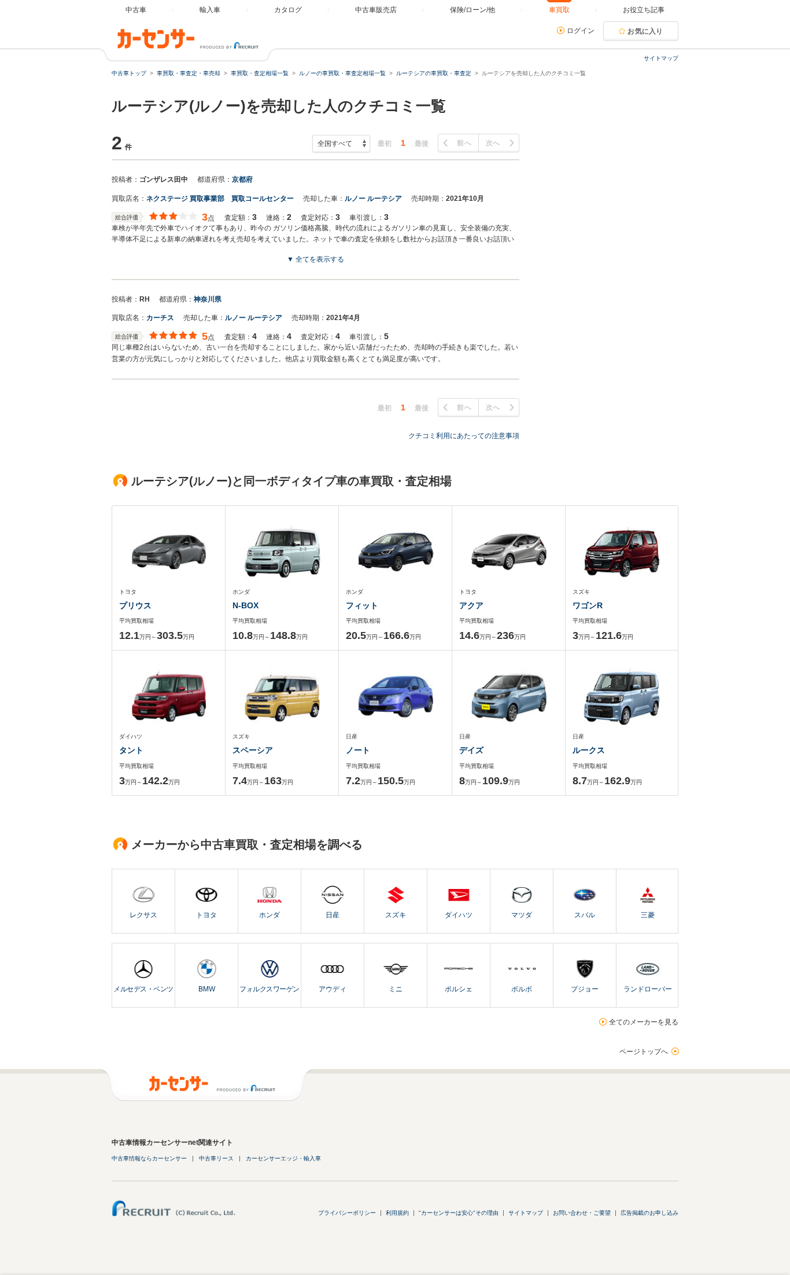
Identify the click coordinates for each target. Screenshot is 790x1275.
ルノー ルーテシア (373, 198)
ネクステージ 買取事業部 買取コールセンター (220, 198)
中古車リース (216, 1158)
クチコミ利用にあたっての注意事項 (463, 436)
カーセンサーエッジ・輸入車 (283, 1158)
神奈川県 (208, 299)
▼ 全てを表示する (315, 259)
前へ (464, 143)
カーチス (160, 318)
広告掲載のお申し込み (649, 1213)
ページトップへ (643, 1052)
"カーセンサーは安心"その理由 (459, 1213)
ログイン (581, 31)
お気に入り (645, 31)
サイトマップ (661, 58)
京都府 (242, 179)
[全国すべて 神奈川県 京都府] (341, 143)
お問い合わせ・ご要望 (582, 1213)
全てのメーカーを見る (643, 1022)
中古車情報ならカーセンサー (149, 1158)
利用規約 (397, 1213)
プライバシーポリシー (347, 1213)
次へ (493, 143)
